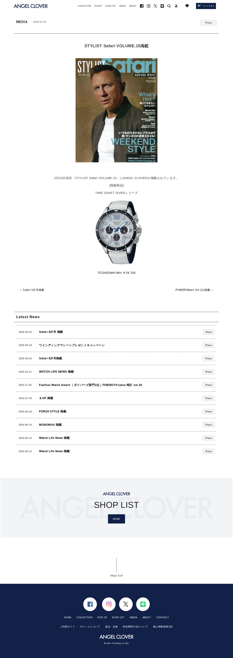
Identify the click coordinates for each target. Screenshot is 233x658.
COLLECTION (84, 617)
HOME (67, 617)
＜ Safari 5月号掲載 (31, 289)
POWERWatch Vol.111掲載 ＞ (195, 289)
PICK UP (102, 617)
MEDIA (133, 617)
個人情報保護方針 (163, 626)
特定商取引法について (135, 626)
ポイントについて (90, 626)
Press (208, 22)
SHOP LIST (118, 617)
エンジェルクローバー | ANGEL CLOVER (31, 6)
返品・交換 (111, 626)
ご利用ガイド (67, 626)
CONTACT (162, 617)
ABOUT (146, 617)
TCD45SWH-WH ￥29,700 (117, 272)
